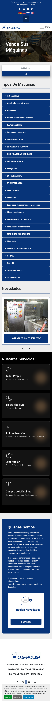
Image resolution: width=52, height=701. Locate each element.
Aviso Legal (37, 674)
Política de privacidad (37, 693)
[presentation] (23, 348)
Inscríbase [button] (26, 621)
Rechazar (17, 697)
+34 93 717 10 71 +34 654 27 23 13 (27, 2)
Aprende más (28, 697)
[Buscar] (26, 73)
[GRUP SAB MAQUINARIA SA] (26, 655)
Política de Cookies (19, 674)
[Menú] (42, 27)
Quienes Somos (37, 664)
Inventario (12, 664)
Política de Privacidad (32, 669)
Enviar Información (15, 56)
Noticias (24, 664)
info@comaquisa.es (27, 5)
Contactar (13, 669)
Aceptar (8, 697)
